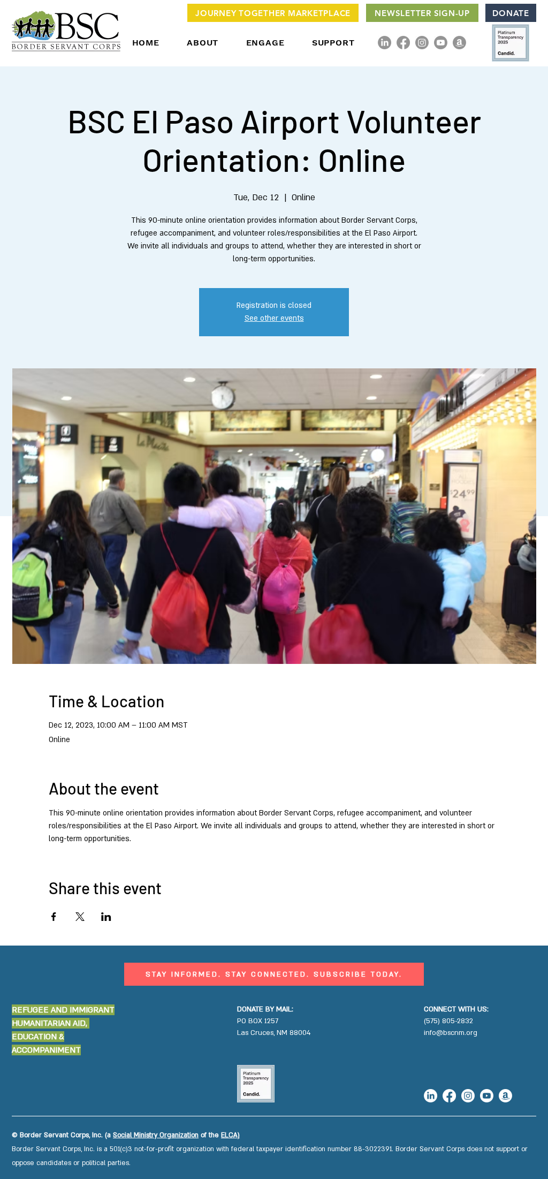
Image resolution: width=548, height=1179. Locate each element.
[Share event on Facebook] (54, 916)
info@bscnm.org (450, 1033)
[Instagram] (422, 42)
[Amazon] (459, 42)
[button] (203, 42)
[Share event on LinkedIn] (106, 916)
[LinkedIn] (384, 42)
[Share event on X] (80, 916)
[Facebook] (403, 42)
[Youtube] (440, 42)
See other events (274, 318)
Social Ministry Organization (156, 1135)
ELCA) (230, 1135)
